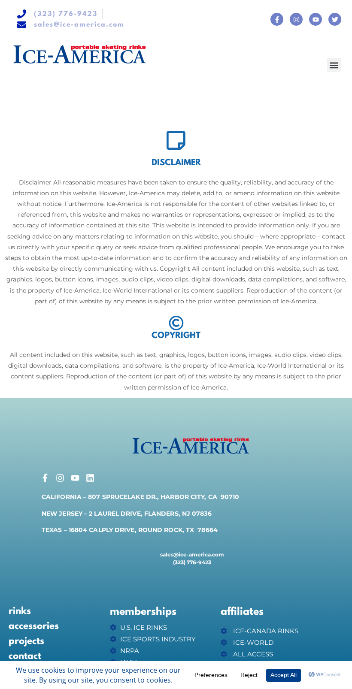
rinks (20, 611)
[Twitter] (334, 19)
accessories (34, 626)
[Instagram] (296, 19)
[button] (334, 65)
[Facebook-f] (276, 19)
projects (26, 641)
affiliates (242, 611)
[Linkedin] (90, 478)
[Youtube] (315, 19)
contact (25, 656)
